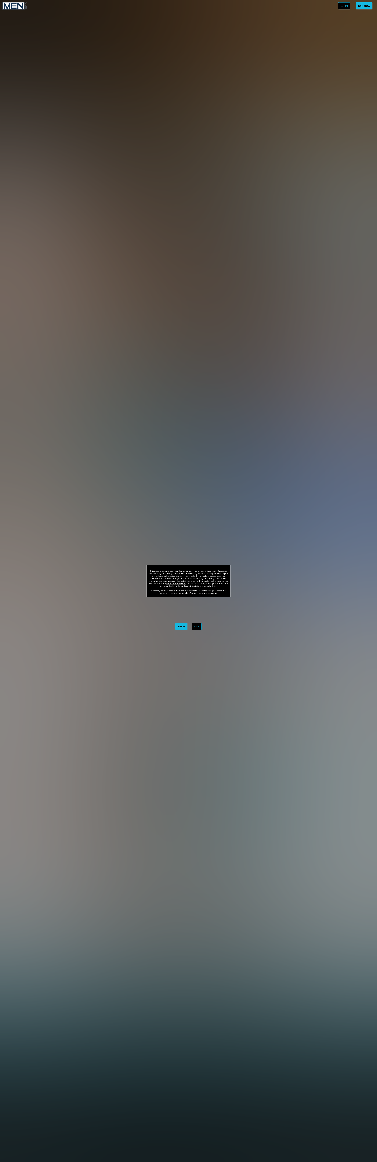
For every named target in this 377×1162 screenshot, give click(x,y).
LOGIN (344, 6)
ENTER (181, 626)
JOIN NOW (364, 6)
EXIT (196, 626)
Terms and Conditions (176, 583)
